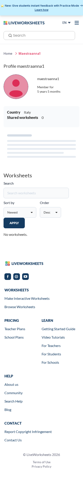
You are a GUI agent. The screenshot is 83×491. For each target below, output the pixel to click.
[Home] (24, 22)
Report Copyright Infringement (28, 431)
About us (11, 384)
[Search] (9, 35)
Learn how (41, 9)
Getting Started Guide (58, 329)
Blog (7, 409)
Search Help (13, 401)
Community (13, 393)
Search (9, 183)
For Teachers (51, 345)
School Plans (14, 337)
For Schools (50, 362)
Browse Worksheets (19, 307)
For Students (51, 354)
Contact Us (13, 440)
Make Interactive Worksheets (27, 298)
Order (44, 203)
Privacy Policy (41, 466)
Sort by (9, 203)
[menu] (76, 22)
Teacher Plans (14, 329)
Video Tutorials (53, 337)
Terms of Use (41, 462)
